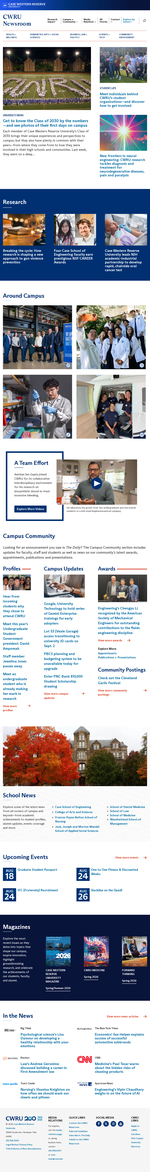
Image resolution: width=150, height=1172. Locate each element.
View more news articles (122, 1016)
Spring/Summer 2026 (58, 988)
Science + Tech (104, 36)
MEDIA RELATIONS (55, 1119)
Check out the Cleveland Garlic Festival (117, 680)
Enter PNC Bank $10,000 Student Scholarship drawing (63, 681)
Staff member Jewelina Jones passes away (15, 661)
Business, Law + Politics (78, 36)
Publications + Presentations (117, 657)
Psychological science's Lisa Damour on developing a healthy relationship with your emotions (44, 1040)
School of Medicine (122, 815)
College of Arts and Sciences (74, 812)
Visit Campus (137, 1138)
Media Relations (89, 20)
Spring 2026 (91, 976)
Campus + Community (69, 20)
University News (13, 115)
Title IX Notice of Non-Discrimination (23, 1148)
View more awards (110, 640)
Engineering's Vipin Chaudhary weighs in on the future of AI (119, 1091)
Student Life (108, 88)
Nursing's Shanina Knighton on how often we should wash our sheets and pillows (45, 1093)
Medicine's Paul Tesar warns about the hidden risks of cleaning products (117, 1068)
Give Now (135, 1134)
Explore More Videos (30, 509)
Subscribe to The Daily (79, 1135)
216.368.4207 (55, 1150)
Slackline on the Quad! (106, 890)
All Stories (104, 20)
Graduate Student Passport (37, 870)
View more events (126, 857)
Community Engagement (126, 36)
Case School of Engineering (73, 807)
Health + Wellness (11, 36)
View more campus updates (56, 696)
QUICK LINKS (77, 1117)
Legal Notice (12, 1144)
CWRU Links (135, 1119)
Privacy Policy (26, 1144)
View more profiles (10, 708)
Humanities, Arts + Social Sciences (44, 36)
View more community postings (112, 692)
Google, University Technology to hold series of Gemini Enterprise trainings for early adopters (64, 613)
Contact (115, 19)
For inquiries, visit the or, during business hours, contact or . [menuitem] (55, 1142)
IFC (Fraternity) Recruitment (38, 890)
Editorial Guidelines (78, 1131)
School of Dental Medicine (127, 807)
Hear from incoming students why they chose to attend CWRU (14, 606)
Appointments (107, 653)
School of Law (119, 811)
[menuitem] (15, 36)
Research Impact (52, 20)
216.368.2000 (12, 1140)
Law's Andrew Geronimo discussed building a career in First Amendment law (44, 1068)
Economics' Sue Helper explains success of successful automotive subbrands (119, 1038)
